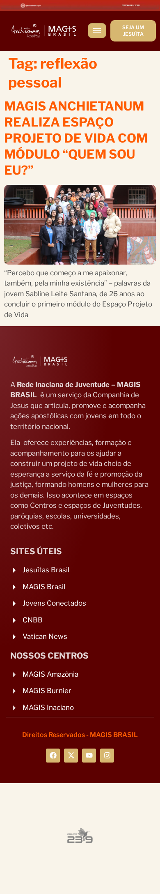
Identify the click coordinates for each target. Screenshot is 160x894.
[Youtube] (89, 756)
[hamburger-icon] (97, 30)
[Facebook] (53, 756)
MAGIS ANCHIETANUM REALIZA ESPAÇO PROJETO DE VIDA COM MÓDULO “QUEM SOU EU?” (76, 138)
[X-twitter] (71, 756)
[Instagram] (107, 756)
